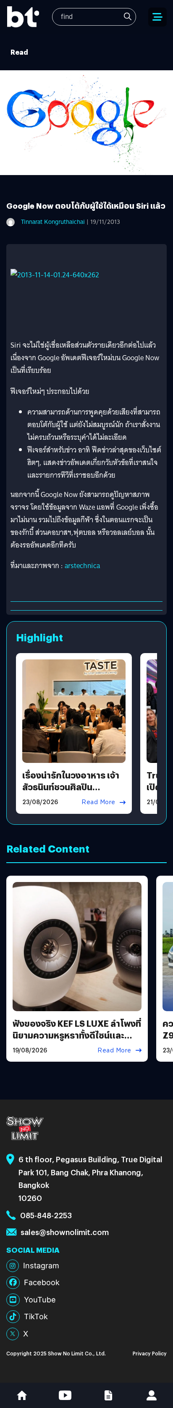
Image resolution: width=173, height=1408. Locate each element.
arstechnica (82, 566)
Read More (98, 802)
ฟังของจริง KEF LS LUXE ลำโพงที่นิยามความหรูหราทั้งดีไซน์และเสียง (77, 1035)
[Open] (157, 17)
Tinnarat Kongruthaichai (53, 221)
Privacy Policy (150, 1353)
